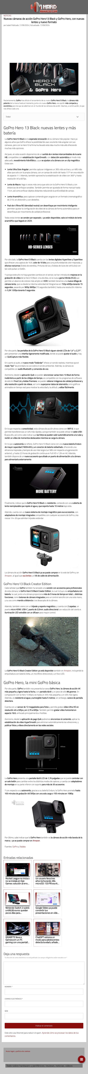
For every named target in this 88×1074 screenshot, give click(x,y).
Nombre (8, 986)
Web (6, 1011)
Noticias (7, 15)
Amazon (8, 575)
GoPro (15, 846)
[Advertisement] (44, 46)
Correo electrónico (14, 999)
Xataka (23, 846)
